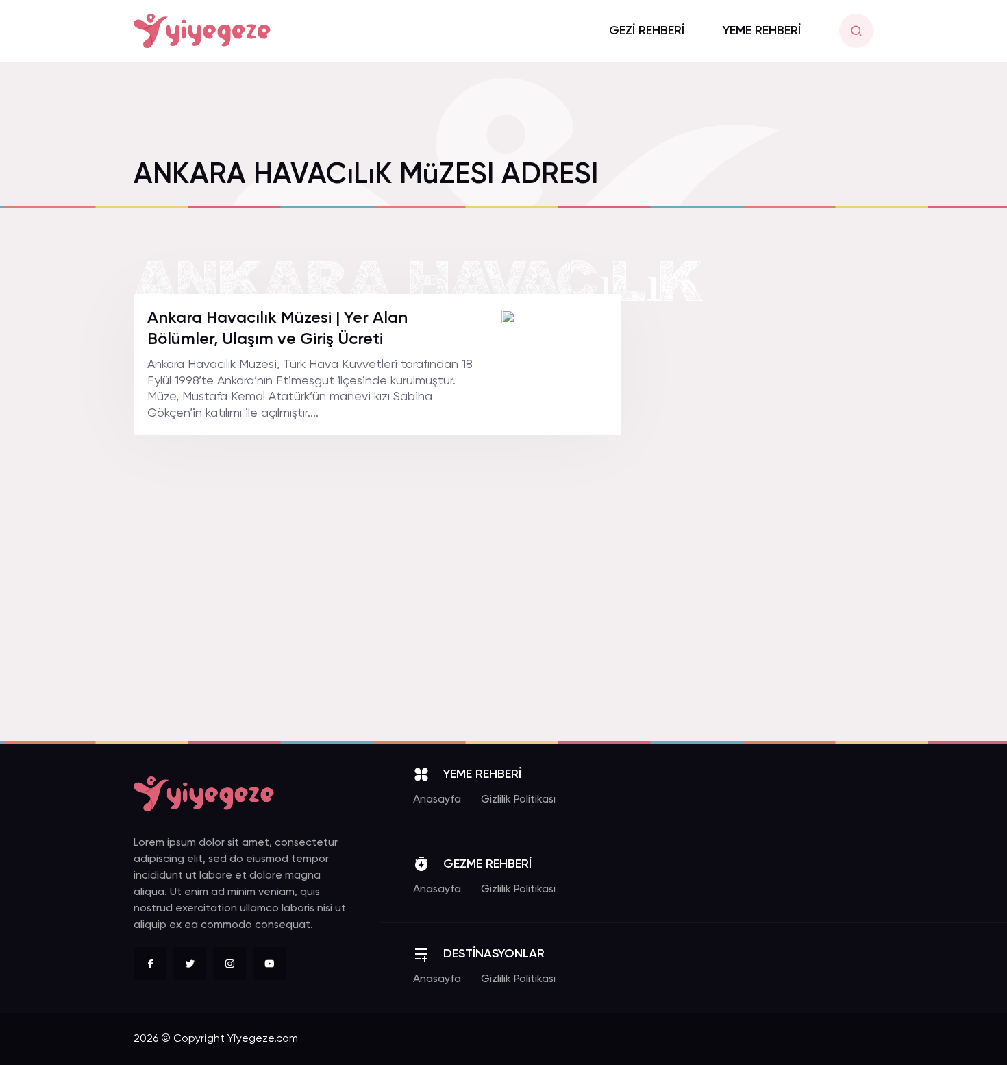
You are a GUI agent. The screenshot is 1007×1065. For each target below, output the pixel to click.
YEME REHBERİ (762, 31)
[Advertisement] (770, 499)
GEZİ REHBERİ (646, 31)
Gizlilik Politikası (518, 799)
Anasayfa (437, 799)
